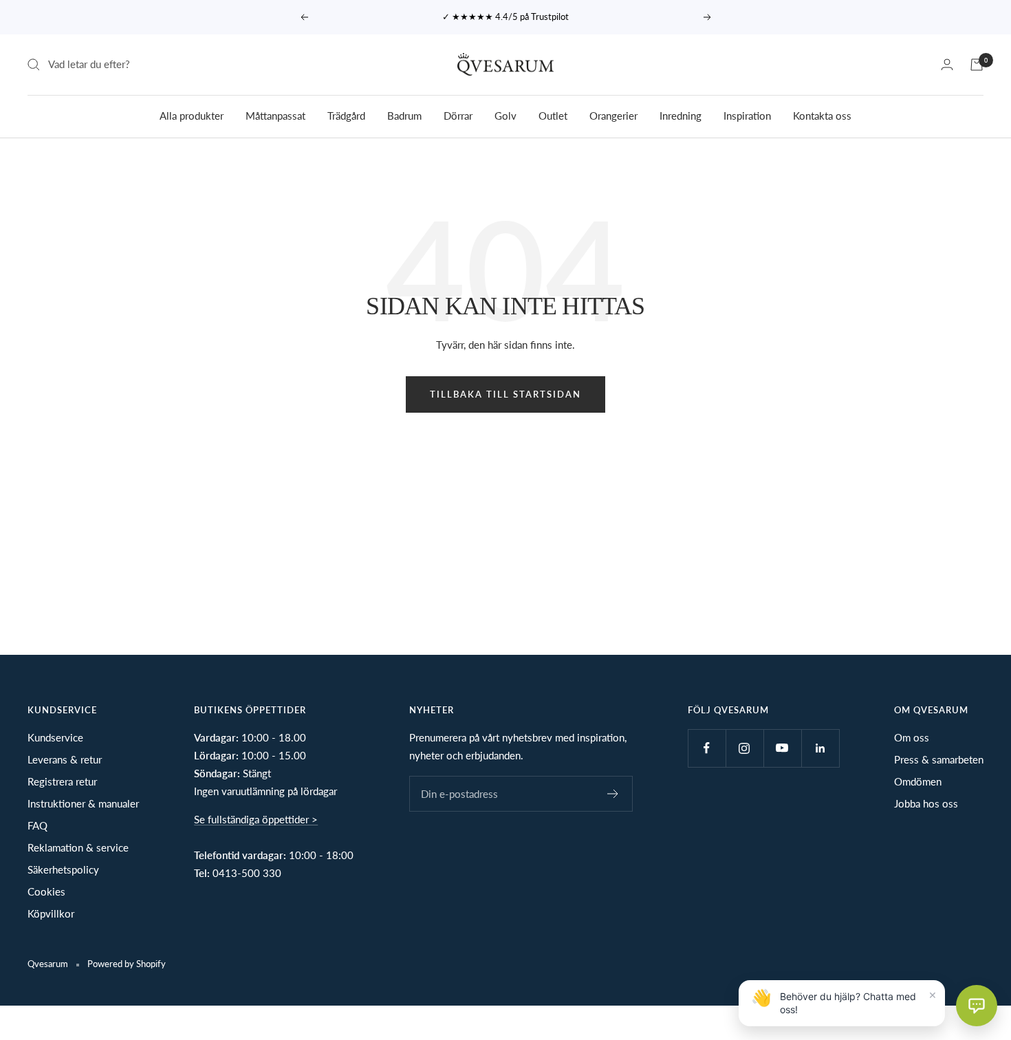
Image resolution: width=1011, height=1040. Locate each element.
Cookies (46, 891)
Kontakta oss (822, 115)
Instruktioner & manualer (83, 803)
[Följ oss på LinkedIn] (820, 748)
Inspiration (747, 115)
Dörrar (458, 115)
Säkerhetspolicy (63, 869)
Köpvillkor (51, 913)
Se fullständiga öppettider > (256, 819)
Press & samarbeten (938, 759)
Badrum (404, 115)
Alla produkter (192, 115)
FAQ (37, 825)
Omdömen (918, 781)
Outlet (553, 115)
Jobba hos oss (926, 803)
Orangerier (613, 115)
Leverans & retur (65, 759)
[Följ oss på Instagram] (744, 748)
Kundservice (55, 737)
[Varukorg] (976, 64)
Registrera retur (62, 781)
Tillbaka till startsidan (505, 394)
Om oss (911, 737)
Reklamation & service (78, 847)
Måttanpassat (275, 115)
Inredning (681, 115)
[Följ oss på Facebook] (707, 748)
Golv (505, 115)
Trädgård (346, 115)
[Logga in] (947, 64)
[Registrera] (613, 794)
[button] (976, 1005)
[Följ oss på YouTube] (782, 748)
